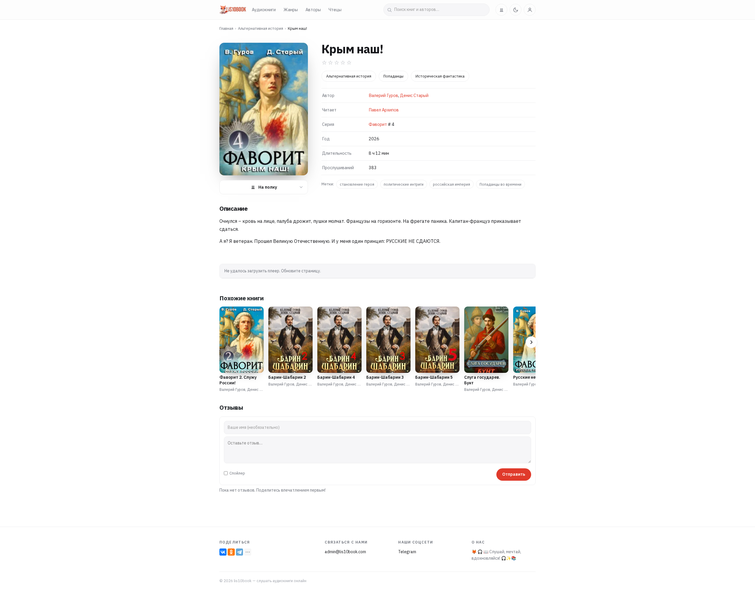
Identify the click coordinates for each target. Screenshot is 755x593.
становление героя (357, 184)
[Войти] (530, 10)
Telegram (407, 551)
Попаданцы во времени (500, 184)
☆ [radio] (324, 62)
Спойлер (237, 473)
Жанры (290, 9)
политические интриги (404, 184)
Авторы (313, 9)
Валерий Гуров (383, 95)
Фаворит (378, 124)
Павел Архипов (384, 110)
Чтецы (335, 9)
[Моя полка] (501, 10)
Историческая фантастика (440, 76)
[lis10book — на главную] (232, 9)
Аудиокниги (264, 9)
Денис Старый (414, 95)
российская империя (451, 184)
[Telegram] (239, 552)
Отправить (513, 474)
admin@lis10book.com (345, 551)
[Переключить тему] (515, 10)
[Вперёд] (531, 342)
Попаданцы (393, 76)
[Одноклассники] (231, 552)
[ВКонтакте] (222, 552)
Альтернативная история (260, 28)
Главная (226, 28)
